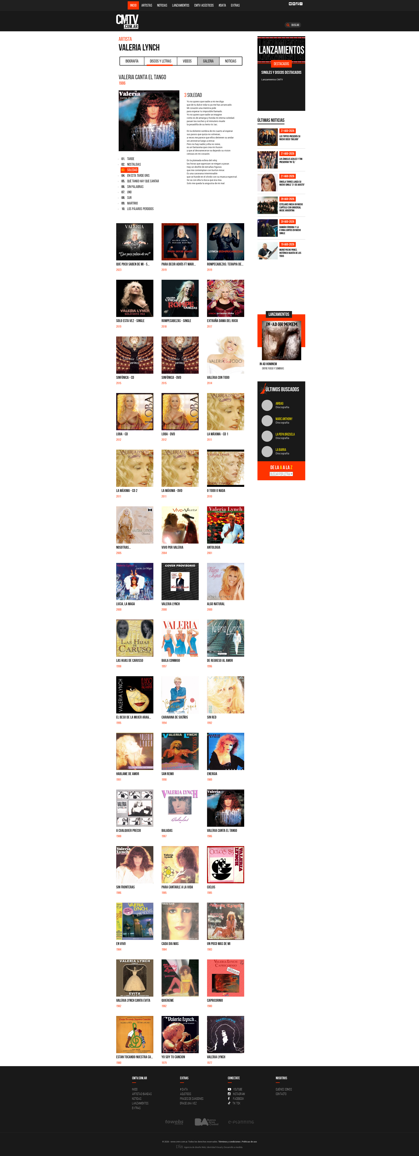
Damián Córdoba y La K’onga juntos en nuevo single (290, 230)
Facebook (238, 1098)
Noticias (162, 5)
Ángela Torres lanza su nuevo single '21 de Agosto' (292, 183)
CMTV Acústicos (204, 5)
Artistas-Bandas (142, 1094)
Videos (187, 61)
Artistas (146, 5)
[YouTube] (290, 3)
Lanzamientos (180, 5)
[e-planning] (241, 1122)
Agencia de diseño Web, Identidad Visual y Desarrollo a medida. (213, 1147)
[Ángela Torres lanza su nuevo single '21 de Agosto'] (267, 182)
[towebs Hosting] (174, 1122)
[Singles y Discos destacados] (281, 49)
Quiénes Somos (284, 1089)
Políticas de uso (249, 1141)
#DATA (222, 5)
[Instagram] (293, 3)
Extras (235, 5)
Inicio (133, 5)
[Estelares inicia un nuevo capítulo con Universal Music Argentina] (267, 205)
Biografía (132, 61)
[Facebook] (301, 3)
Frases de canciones (191, 1098)
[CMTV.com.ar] (129, 21)
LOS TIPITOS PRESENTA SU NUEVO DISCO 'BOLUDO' (289, 138)
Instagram (239, 1094)
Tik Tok (236, 1103)
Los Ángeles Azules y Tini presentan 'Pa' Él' (290, 160)
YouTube (237, 1089)
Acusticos (185, 1094)
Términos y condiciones (229, 1141)
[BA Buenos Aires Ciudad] (206, 1122)
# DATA (184, 1089)
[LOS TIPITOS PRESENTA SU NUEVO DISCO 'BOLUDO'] (267, 137)
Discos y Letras (160, 61)
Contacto (281, 1094)
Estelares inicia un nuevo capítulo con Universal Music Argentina (291, 207)
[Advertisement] (282, 284)
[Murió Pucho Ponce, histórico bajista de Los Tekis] (267, 251)
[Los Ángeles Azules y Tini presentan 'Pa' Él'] (267, 160)
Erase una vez (188, 1103)
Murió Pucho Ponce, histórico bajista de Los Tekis (290, 252)
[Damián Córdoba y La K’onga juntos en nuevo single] (267, 228)
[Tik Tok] (297, 3)
